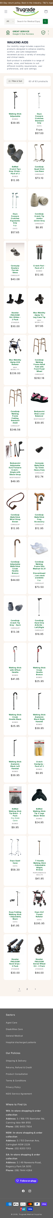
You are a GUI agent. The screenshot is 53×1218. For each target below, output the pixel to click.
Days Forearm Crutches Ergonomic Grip (15, 220)
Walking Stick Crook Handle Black (15, 717)
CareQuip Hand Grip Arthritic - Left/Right (39, 623)
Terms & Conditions (16, 1080)
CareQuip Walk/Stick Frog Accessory (39, 518)
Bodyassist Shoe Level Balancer (39, 413)
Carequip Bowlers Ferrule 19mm (15, 269)
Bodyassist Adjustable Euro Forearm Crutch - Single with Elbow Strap (15, 469)
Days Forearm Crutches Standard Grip (39, 118)
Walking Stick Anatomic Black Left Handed (15, 765)
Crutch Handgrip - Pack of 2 (39, 764)
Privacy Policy (13, 1087)
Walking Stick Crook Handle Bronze (39, 671)
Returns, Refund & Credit (19, 1067)
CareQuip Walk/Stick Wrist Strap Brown (15, 518)
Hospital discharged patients (21, 1042)
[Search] (45, 21)
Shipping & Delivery (16, 1060)
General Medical (14, 1035)
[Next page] (35, 989)
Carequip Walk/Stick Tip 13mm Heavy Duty (39, 466)
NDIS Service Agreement (19, 1093)
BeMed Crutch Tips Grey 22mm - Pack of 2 (15, 170)
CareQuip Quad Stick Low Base (39, 169)
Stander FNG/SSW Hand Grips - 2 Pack (15, 962)
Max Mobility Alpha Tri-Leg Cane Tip (39, 315)
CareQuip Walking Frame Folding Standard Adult (15, 417)
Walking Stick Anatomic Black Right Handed (39, 718)
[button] (6, 11)
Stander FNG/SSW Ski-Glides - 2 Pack (15, 316)
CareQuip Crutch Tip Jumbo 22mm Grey (39, 217)
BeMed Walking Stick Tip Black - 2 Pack (15, 815)
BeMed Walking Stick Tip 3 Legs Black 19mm (39, 812)
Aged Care (11, 1022)
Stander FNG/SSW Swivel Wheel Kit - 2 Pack (39, 962)
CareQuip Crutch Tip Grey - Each (15, 622)
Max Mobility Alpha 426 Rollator (15, 362)
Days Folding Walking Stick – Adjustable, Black (15, 915)
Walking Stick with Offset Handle (15, 670)
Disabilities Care (14, 1029)
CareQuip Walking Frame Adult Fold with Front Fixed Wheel (39, 365)
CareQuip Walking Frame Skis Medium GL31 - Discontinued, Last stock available (39, 571)
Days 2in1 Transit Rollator (39, 914)
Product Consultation (17, 1074)
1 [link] (19, 989)
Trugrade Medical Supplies (30, 1214)
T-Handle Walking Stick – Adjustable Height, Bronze (39, 865)
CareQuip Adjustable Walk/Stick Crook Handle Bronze (15, 567)
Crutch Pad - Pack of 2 (39, 267)
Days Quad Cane (15, 862)
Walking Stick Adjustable (15, 115)
